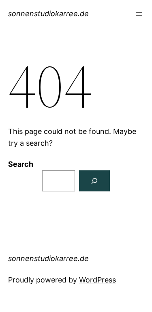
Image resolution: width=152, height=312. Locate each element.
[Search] (94, 180)
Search (20, 164)
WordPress (97, 280)
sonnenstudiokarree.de (48, 13)
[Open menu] (139, 14)
